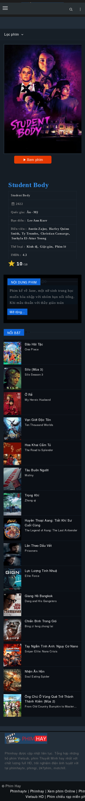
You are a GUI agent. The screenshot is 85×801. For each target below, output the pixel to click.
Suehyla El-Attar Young (29, 238)
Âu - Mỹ (32, 212)
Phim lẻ (60, 246)
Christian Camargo (55, 233)
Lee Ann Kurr (37, 220)
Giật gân (46, 246)
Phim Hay (13, 785)
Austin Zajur (37, 229)
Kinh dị (32, 246)
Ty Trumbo (30, 233)
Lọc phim (12, 34)
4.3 (25, 255)
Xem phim (35, 159)
